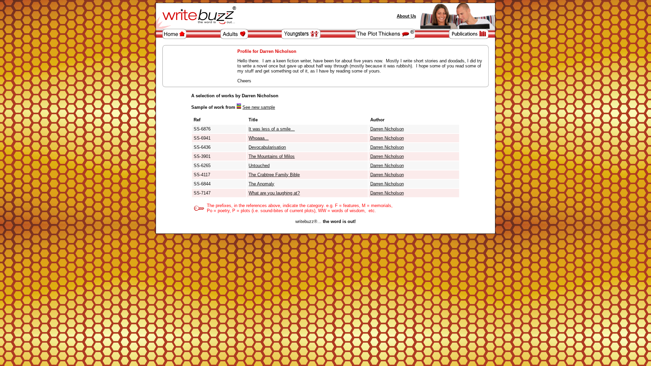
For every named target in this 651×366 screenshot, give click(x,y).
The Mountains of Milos (272, 156)
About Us (406, 16)
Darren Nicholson (387, 128)
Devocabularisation (267, 147)
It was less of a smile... (272, 128)
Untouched (259, 165)
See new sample (258, 107)
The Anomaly (261, 183)
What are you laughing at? (274, 193)
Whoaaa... (259, 138)
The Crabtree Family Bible (274, 174)
